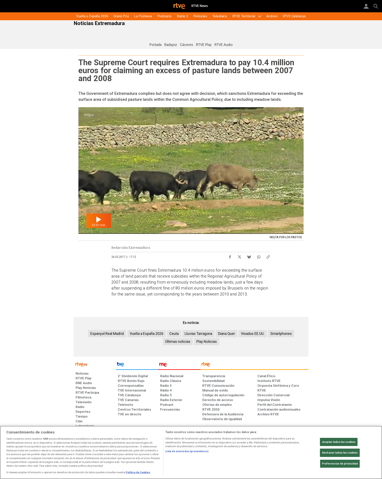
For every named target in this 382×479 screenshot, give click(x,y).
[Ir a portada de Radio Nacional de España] (179, 365)
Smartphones (281, 333)
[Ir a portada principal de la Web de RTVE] (95, 364)
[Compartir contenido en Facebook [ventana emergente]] (230, 256)
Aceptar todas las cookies (338, 441)
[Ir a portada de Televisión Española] (137, 365)
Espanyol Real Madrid (107, 333)
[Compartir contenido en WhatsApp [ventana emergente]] (258, 256)
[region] (191, 452)
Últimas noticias (177, 341)
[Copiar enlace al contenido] (268, 256)
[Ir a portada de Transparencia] (254, 365)
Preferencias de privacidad (340, 463)
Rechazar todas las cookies (340, 452)
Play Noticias (206, 341)
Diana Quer (226, 333)
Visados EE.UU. (252, 333)
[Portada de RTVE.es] (179, 6)
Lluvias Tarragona (198, 333)
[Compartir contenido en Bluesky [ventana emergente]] (249, 256)
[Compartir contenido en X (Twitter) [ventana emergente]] (239, 256)
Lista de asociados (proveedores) (187, 451)
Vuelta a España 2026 (146, 333)
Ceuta (174, 333)
